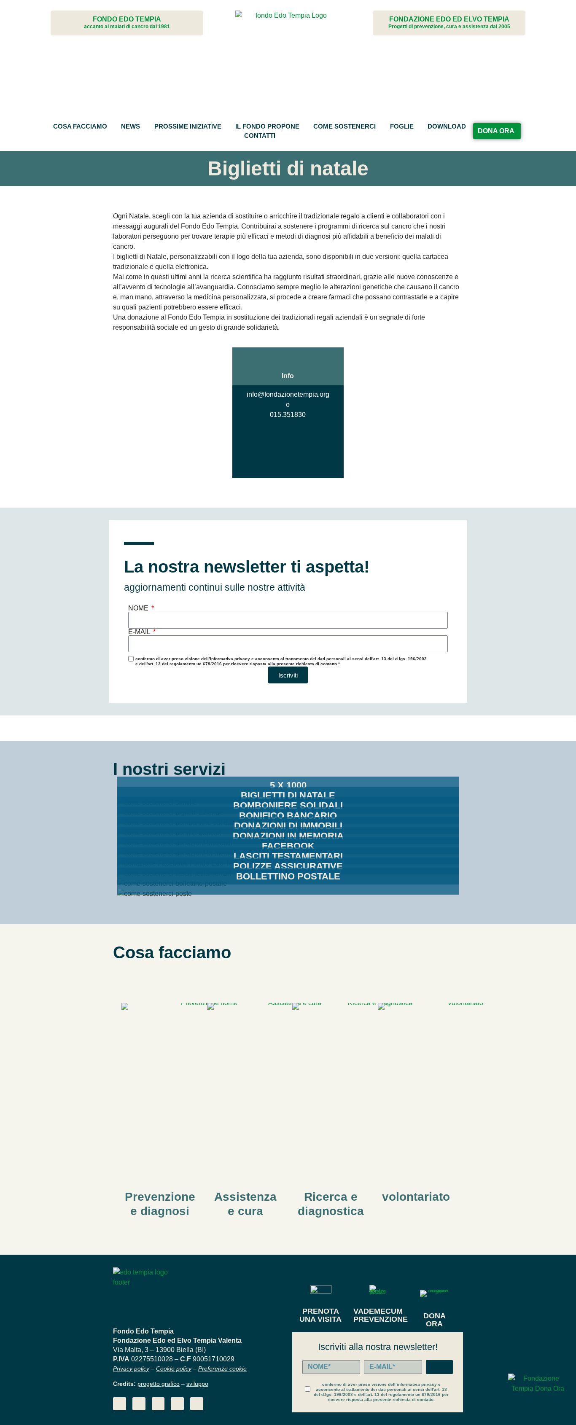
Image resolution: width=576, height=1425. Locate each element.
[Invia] (439, 1367)
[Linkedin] (119, 1403)
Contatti (259, 135)
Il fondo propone (267, 126)
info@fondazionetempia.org (288, 394)
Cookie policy (173, 1368)
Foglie (402, 126)
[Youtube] (196, 1403)
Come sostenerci (344, 126)
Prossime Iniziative (187, 126)
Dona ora (434, 1320)
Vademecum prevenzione (380, 1315)
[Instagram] (158, 1403)
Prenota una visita (320, 1315)
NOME (139, 608)
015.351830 (288, 414)
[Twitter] (177, 1403)
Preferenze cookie (222, 1368)
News (130, 126)
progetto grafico (158, 1383)
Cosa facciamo (80, 126)
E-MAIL (140, 632)
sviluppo (197, 1383)
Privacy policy (131, 1368)
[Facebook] (138, 1403)
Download (447, 126)
